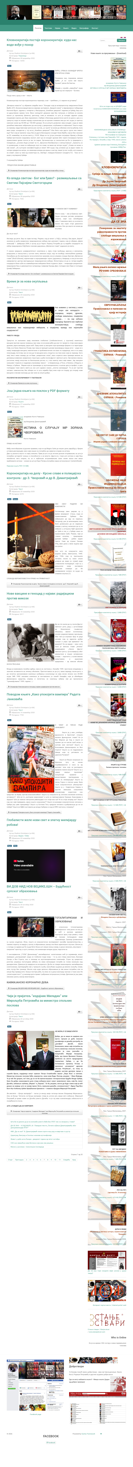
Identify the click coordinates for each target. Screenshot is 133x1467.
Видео (9, 846)
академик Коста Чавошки (116, 83)
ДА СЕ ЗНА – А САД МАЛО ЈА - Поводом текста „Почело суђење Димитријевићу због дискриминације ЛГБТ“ (43, 1127)
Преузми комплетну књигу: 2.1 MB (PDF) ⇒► (108, 937)
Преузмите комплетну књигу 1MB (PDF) (110, 575)
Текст (9, 66)
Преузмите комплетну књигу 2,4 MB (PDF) (110, 360)
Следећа (66, 1160)
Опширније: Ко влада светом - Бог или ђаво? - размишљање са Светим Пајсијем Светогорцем (41, 274)
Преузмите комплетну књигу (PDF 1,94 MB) (109, 245)
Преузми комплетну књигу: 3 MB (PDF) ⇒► (109, 881)
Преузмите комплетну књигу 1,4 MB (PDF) (110, 403)
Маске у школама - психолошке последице (27, 1147)
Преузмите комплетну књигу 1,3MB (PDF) (110, 612)
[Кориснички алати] (80, 51)
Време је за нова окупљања (27, 281)
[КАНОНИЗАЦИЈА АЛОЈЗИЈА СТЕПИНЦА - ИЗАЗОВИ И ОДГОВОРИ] (118, 120)
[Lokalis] (93, 1360)
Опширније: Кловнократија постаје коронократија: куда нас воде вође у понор (36, 170)
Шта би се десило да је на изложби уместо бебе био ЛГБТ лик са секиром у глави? (43, 1122)
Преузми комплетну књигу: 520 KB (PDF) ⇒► (108, 1032)
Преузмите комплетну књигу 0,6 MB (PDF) (110, 539)
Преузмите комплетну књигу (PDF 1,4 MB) (110, 318)
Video (15, 846)
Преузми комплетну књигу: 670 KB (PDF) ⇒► (108, 1197)
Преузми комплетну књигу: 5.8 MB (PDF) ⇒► (108, 1244)
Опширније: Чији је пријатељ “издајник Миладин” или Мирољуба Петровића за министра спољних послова (45, 1112)
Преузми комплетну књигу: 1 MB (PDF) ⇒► (109, 1159)
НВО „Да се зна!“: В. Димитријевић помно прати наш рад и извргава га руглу (40, 1131)
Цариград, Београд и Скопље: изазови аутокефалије (31, 1135)
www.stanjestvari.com (97, 1332)
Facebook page (35, 1414)
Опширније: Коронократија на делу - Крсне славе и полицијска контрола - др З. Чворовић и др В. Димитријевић (45, 585)
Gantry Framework (88, 1434)
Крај (74, 1160)
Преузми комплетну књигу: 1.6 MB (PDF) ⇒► (108, 1074)
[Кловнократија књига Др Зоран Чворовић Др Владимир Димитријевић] (118, 156)
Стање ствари (93, 1329)
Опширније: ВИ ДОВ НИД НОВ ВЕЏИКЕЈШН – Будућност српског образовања (36, 988)
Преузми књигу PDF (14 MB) (18, 466)
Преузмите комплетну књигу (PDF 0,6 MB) (110, 276)
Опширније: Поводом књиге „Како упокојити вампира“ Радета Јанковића (35, 812)
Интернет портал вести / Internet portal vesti (109, 1305)
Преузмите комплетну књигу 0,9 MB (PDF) (110, 497)
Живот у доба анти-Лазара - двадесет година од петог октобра (35, 1139)
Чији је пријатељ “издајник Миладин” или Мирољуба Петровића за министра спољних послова (39, 1000)
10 (55, 1160)
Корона (15, 499)
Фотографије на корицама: (115, 135)
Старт (10, 1160)
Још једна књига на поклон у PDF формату (38, 391)
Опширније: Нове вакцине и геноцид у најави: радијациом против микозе (35, 687)
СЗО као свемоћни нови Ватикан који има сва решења (32, 1143)
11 (60, 1160)
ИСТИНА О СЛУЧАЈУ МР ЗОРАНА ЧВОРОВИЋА (108, 88)
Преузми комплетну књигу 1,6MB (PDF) (111, 687)
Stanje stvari (104, 1329)
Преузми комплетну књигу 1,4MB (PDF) (111, 651)
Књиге (20, 402)
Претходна (19, 1160)
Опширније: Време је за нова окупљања (23, 383)
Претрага (121, 40)
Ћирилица (22, 56)
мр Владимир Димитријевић (115, 86)
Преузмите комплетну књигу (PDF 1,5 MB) (110, 191)
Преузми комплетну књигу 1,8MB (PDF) (111, 733)
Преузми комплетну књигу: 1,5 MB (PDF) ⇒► (108, 805)
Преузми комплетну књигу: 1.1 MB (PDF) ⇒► (108, 984)
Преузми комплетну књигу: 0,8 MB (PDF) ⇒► (108, 835)
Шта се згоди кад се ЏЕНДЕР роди (113, 106)
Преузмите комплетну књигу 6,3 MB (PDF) (110, 447)
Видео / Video (23, 836)
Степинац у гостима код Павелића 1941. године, (107, 137)
